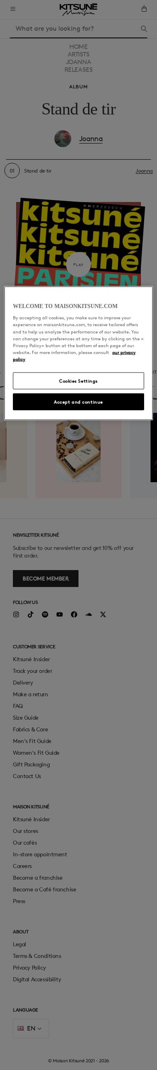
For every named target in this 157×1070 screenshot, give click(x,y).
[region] (78, 353)
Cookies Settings (78, 380)
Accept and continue (78, 401)
